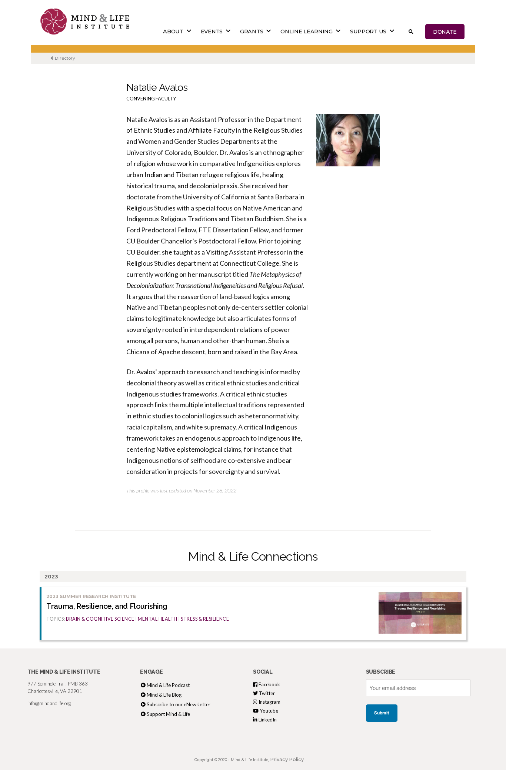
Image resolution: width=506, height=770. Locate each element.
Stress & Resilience (205, 619)
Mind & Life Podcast (168, 685)
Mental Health (157, 619)
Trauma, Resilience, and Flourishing (106, 606)
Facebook (268, 684)
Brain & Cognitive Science (100, 619)
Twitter (266, 693)
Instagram (268, 702)
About (173, 31)
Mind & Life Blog (164, 695)
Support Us (368, 31)
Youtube (268, 711)
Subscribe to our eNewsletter (178, 704)
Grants (251, 31)
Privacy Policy (287, 759)
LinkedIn (267, 720)
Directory (64, 58)
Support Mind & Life (168, 714)
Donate (445, 31)
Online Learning (306, 31)
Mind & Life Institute (249, 759)
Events (212, 31)
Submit (381, 713)
